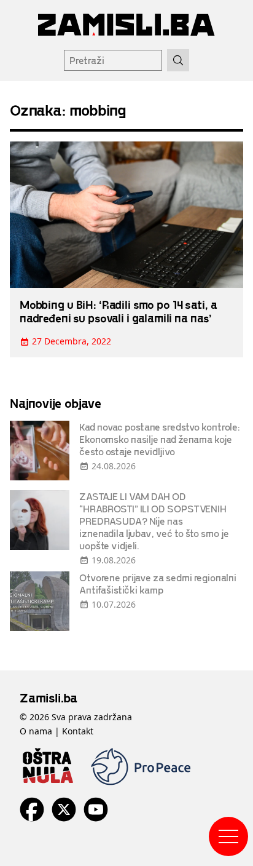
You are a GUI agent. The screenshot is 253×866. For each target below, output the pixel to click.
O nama (36, 731)
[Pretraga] (178, 60)
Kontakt (77, 731)
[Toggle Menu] (228, 836)
